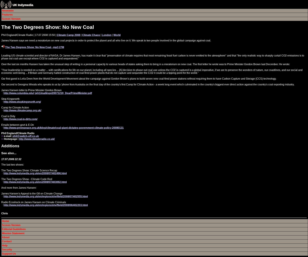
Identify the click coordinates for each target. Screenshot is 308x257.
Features (7, 14)
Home (5, 221)
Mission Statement (13, 233)
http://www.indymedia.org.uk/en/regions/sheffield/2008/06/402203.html (46, 205)
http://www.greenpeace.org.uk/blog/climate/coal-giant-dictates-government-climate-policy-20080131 (64, 127)
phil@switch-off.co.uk (26, 136)
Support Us (9, 253)
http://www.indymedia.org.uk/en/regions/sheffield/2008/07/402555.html (46, 196)
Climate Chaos (91, 35)
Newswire (8, 10)
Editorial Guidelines (14, 229)
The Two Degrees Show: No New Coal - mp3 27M (34, 47)
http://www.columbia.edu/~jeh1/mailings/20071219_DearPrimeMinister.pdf (48, 93)
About (5, 237)
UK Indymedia (23, 5)
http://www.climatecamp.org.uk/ (22, 110)
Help (5, 245)
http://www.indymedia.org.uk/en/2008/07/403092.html (35, 182)
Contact (7, 241)
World (117, 35)
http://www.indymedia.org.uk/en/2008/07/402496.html (35, 173)
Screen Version (11, 18)
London (106, 35)
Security (7, 249)
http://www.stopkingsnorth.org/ (22, 101)
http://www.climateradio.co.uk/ (37, 139)
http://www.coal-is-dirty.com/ (20, 119)
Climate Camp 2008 (68, 35)
